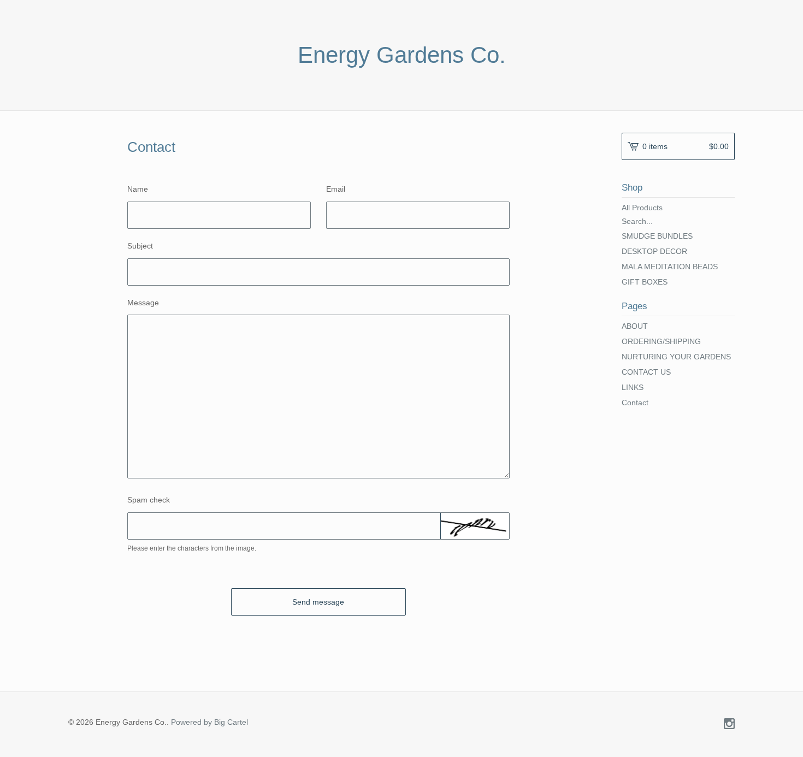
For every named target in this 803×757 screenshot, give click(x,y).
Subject (140, 245)
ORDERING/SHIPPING (661, 341)
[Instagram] (729, 724)
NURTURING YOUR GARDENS (676, 356)
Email (335, 189)
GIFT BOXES (645, 281)
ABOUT (635, 326)
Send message (318, 602)
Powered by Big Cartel (209, 722)
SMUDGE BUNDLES (657, 236)
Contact (635, 402)
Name (137, 189)
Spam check (148, 499)
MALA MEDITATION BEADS (670, 266)
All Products (642, 207)
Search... (637, 221)
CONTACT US (646, 372)
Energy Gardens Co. (402, 55)
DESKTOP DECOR (654, 251)
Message (143, 302)
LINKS (632, 387)
